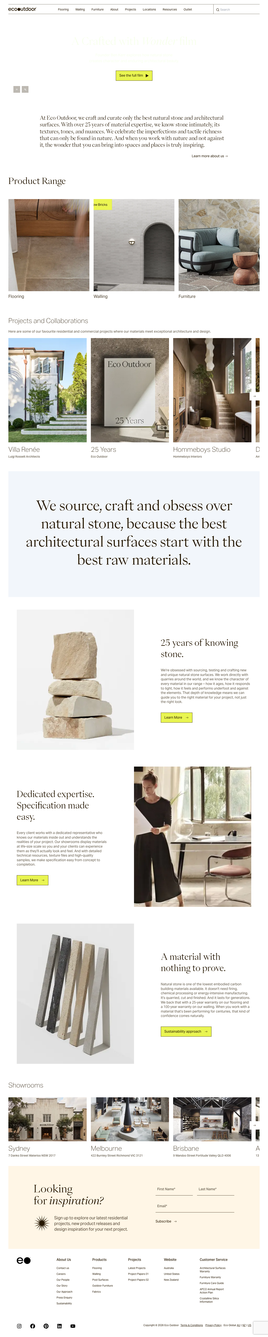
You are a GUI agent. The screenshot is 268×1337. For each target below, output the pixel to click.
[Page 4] (35, 396)
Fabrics (96, 1291)
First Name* (166, 1189)
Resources (170, 9)
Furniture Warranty (210, 1277)
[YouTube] (72, 1326)
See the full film (131, 75)
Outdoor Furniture (102, 1285)
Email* (162, 1206)
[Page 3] (29, 396)
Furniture (97, 9)
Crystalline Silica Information (209, 1300)
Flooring (63, 9)
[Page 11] (76, 396)
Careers (61, 1273)
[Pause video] (16, 89)
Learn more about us (208, 156)
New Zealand (171, 1279)
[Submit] (218, 10)
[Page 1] (17, 396)
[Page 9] (64, 396)
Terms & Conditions (191, 1325)
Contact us (63, 1268)
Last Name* (207, 1189)
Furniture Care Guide (212, 1283)
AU (238, 1325)
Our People (63, 1279)
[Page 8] (58, 396)
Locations (149, 9)
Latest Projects (137, 1268)
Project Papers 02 (138, 1279)
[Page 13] (87, 396)
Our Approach (64, 1291)
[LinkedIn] (59, 1326)
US (249, 1325)
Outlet (188, 9)
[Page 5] (40, 396)
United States (171, 1273)
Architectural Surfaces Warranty (212, 1269)
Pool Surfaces (100, 1279)
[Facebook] (32, 1326)
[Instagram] (19, 1326)
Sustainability (64, 1303)
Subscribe (163, 1221)
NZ (244, 1325)
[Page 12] (81, 396)
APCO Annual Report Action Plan (212, 1291)
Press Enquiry (64, 1297)
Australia (169, 1268)
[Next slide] (255, 396)
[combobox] (237, 9)
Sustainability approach (182, 1031)
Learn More (173, 717)
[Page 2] (23, 396)
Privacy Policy (213, 1325)
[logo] (22, 9)
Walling (80, 9)
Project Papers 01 (138, 1273)
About (114, 9)
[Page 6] (46, 396)
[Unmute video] (25, 89)
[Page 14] (93, 396)
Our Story (62, 1285)
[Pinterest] (46, 1326)
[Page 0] (11, 396)
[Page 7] (52, 396)
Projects (130, 9)
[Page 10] (70, 396)
